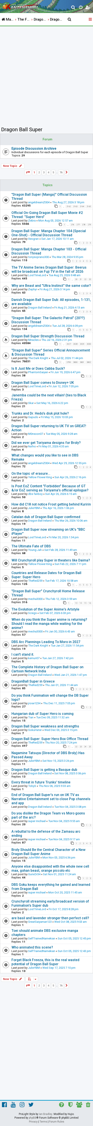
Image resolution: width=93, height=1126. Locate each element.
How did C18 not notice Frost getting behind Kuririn (51, 504)
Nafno (32, 446)
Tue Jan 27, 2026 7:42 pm (58, 658)
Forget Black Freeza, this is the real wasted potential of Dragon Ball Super (45, 962)
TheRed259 (35, 580)
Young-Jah (35, 550)
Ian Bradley (45, 1114)
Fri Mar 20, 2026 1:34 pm (64, 537)
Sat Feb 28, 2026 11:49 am (60, 550)
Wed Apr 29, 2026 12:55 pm (69, 463)
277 (78, 225)
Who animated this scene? (32, 947)
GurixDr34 (34, 874)
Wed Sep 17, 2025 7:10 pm (58, 967)
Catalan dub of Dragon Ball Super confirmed (45, 517)
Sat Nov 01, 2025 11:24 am (59, 874)
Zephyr (32, 289)
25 (90, 747)
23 (90, 279)
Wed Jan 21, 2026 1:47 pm (70, 674)
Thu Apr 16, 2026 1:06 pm (58, 508)
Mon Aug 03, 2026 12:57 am (55, 220)
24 (85, 747)
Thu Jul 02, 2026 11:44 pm (67, 358)
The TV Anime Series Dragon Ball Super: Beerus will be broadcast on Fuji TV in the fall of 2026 (49, 269)
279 (89, 225)
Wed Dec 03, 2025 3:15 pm (60, 730)
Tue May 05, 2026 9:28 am (61, 433)
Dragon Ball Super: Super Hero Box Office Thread (49, 739)
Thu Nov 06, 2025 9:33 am (55, 786)
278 (83, 225)
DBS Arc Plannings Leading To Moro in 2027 (45, 642)
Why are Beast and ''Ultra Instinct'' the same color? (51, 286)
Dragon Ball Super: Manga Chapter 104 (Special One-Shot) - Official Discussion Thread (48, 233)
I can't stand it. (22, 654)
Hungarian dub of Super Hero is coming (42, 714)
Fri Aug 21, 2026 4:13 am (69, 307)
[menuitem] (73, 8)
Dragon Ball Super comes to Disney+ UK (42, 383)
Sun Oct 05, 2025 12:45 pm (74, 938)
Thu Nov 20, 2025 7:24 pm (61, 742)
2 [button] (39, 172)
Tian (31, 717)
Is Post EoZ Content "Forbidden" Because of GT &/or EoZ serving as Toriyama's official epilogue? (49, 488)
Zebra (32, 220)
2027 (68, 344)
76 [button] (61, 172)
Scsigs (32, 613)
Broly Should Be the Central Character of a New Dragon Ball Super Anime (48, 852)
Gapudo (33, 417)
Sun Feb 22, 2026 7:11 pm (70, 564)
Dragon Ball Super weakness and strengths (45, 726)
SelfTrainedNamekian (41, 938)
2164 (82, 206)
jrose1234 (34, 703)
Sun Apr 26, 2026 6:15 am (61, 494)
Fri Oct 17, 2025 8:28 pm (64, 909)
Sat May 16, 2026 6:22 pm (52, 403)
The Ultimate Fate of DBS (31, 546)
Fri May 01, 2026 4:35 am (53, 446)
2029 (82, 344)
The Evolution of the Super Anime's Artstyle (45, 609)
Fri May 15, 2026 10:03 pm (57, 417)
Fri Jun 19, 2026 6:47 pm (65, 372)
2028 (75, 344)
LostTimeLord (37, 275)
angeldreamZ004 (39, 202)
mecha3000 (35, 599)
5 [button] (53, 172)
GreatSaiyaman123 (40, 921)
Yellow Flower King (40, 477)
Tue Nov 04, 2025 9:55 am (64, 821)
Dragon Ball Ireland (40, 307)
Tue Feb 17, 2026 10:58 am (61, 580)
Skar (31, 403)
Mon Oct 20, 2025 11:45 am (65, 892)
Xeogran (33, 238)
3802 (89, 362)
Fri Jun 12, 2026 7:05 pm (64, 386)
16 (90, 603)
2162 (68, 206)
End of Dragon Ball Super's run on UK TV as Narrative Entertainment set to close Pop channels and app (50, 799)
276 (72, 225)
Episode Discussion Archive (33, 148)
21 (81, 279)
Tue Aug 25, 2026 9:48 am (64, 275)
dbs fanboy (35, 494)
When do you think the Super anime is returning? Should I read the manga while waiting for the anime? (49, 623)
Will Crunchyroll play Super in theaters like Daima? (50, 560)
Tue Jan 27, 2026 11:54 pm (67, 645)
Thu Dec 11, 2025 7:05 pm (59, 703)
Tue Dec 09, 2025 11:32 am (52, 717)
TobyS (32, 786)
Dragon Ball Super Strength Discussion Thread (47, 336)
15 (85, 603)
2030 (89, 344)
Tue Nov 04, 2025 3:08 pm (70, 806)
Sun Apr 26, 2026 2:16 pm (70, 477)
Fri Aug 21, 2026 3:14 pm (55, 289)
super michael (37, 821)
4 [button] (48, 172)
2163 (75, 206)
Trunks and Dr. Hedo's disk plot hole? (40, 413)
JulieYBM (34, 508)
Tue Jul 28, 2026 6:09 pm (67, 325)
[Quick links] (90, 19)
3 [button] (44, 172)
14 (81, 603)
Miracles (33, 339)
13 (76, 603)
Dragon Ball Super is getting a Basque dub (44, 770)
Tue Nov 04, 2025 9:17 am (64, 839)
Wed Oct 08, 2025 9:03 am (70, 921)
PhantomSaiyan (38, 372)
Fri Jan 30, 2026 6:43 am (60, 631)
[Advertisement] (46, 75)
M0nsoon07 (35, 433)
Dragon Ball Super (21, 129)
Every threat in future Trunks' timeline (41, 782)
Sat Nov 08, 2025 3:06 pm (70, 773)
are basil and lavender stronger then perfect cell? (50, 918)
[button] (28, 172)
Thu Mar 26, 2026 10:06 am (70, 520)
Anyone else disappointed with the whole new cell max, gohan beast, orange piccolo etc (50, 868)
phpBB (32, 1117)
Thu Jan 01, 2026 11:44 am (61, 685)
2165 (89, 206)
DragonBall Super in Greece (33, 681)
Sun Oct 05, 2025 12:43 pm (74, 951)
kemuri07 (34, 658)
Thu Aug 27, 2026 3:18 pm (68, 202)
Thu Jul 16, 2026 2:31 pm (56, 339)
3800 (75, 362)
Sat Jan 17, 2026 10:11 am (57, 238)
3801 (82, 362)
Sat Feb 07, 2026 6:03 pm (55, 613)
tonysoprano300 (38, 257)
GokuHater (35, 730)
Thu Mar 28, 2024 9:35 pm (67, 257)
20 (76, 279)
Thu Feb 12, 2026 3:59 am (61, 599)
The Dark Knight (38, 358)
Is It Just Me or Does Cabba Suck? (38, 368)
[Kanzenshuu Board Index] (22, 5)
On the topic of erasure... (30, 473)
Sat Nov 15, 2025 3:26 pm (58, 760)
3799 (68, 362)
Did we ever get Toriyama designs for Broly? (46, 443)
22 (85, 279)
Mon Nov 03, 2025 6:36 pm (58, 857)
